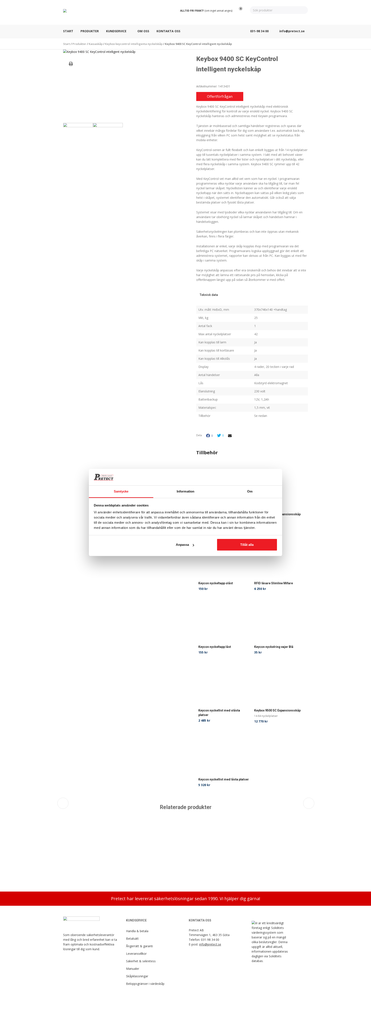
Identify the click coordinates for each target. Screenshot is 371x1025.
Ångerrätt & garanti (139, 946)
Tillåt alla (247, 544)
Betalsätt (132, 938)
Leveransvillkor (136, 954)
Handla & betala (137, 931)
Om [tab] (249, 491)
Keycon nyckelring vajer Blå (273, 647)
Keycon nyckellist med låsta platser (223, 779)
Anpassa (182, 544)
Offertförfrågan (220, 96)
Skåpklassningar (137, 976)
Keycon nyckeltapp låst (214, 647)
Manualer (132, 969)
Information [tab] (185, 491)
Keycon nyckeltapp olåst (215, 583)
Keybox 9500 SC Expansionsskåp (277, 710)
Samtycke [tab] (121, 491)
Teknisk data (208, 295)
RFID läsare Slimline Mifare (273, 583)
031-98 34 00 (210, 940)
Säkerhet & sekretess (141, 961)
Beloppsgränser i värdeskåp (145, 984)
